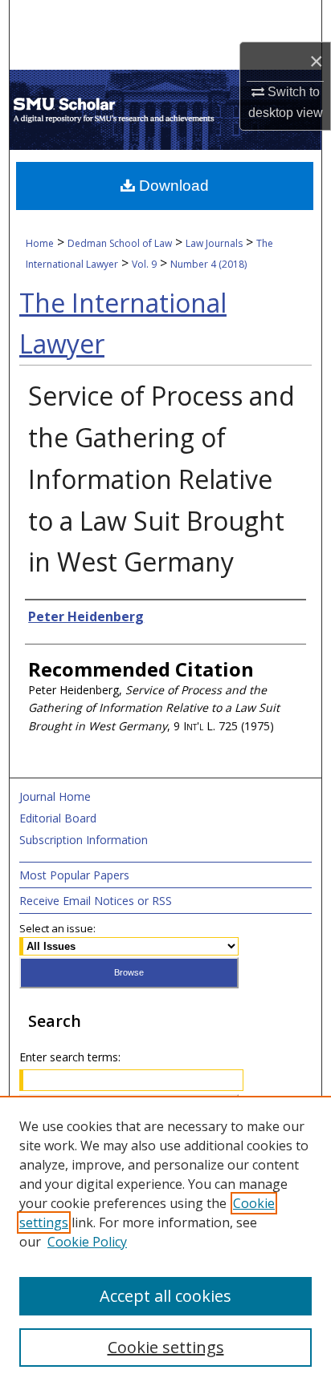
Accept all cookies (165, 1296)
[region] (165, 1241)
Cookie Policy (87, 1242)
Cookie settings (166, 1347)
